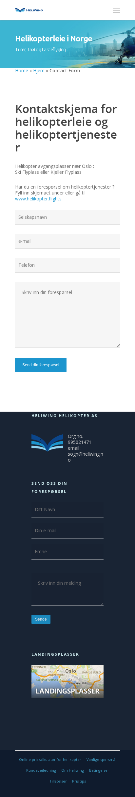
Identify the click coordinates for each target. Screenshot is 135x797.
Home (21, 70)
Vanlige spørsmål (101, 759)
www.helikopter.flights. (39, 198)
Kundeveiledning (41, 770)
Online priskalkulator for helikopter (50, 759)
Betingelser (99, 770)
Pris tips (79, 781)
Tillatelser (58, 781)
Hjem (39, 70)
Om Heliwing (72, 770)
